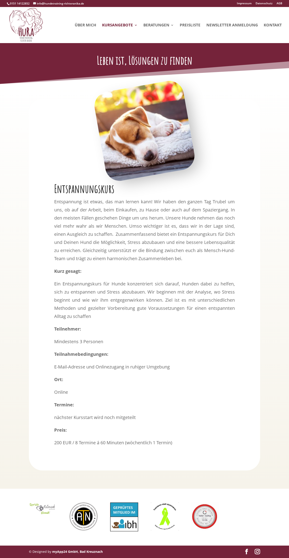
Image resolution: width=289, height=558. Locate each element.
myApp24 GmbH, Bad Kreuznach (77, 551)
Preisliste (190, 25)
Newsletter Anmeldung (232, 25)
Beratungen (156, 25)
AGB (279, 3)
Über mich (85, 25)
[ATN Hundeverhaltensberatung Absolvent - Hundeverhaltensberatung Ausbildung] (84, 529)
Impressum (244, 3)
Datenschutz (264, 3)
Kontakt (273, 25)
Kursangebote (117, 25)
